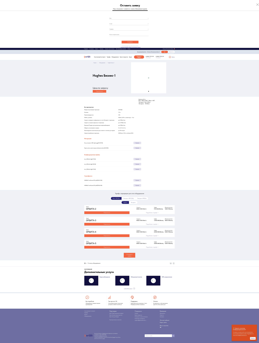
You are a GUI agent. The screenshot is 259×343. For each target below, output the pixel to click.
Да (164, 51)
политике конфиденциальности (240, 335)
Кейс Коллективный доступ (115, 315)
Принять (253, 338)
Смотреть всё (128, 289)
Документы (162, 313)
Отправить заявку (129, 255)
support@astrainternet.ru (140, 320)
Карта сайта (163, 322)
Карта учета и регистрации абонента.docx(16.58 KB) (111, 148)
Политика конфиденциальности (100, 336)
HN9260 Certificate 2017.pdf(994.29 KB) (111, 180)
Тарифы (108, 57)
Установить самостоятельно (109, 48)
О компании (92, 48)
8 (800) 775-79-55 (150, 56)
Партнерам (101, 48)
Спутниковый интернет (100, 57)
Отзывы (129, 48)
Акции (130, 57)
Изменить (171, 51)
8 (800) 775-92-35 (160, 56)
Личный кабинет (164, 320)
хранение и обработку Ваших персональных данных (131, 47)
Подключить (99, 91)
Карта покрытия (124, 57)
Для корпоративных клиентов (121, 48)
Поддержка (86, 48)
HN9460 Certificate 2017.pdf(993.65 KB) (111, 185)
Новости (96, 48)
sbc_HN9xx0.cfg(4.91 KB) (111, 159)
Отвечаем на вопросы (140, 318)
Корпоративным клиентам (115, 319)
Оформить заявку (139, 57)
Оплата (136, 313)
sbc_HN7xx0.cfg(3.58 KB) (111, 164)
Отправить (130, 42)
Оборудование (115, 57)
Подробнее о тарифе (151, 212)
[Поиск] (173, 335)
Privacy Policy (117, 337)
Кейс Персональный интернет (116, 313)
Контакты (162, 316)
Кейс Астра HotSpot (114, 316)
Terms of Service (99, 338)
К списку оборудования (94, 263)
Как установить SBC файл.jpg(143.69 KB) (111, 143)
